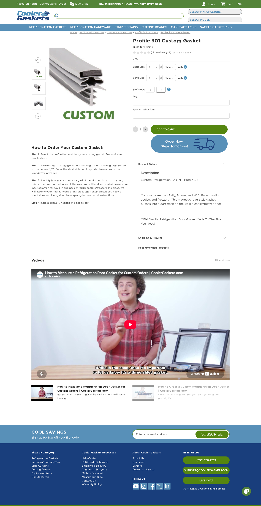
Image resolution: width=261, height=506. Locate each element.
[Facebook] (151, 486)
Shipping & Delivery (94, 465)
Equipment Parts (41, 473)
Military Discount (92, 473)
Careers (137, 465)
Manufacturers (183, 27)
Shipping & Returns (150, 229)
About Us (138, 458)
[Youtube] (136, 486)
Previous (37, 60)
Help (239, 3)
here (44, 158)
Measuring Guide (92, 476)
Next (37, 116)
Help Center (89, 458)
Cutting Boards (154, 27)
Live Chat (81, 3)
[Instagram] (143, 486)
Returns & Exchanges (95, 462)
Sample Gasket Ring (216, 27)
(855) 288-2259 (206, 460)
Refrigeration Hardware (90, 27)
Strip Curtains (126, 27)
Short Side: (139, 67)
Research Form (27, 3)
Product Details (147, 156)
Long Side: (139, 78)
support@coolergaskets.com (206, 470)
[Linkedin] (167, 486)
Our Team (138, 462)
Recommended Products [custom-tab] (153, 239)
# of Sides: (139, 89)
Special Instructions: (144, 109)
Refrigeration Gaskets (47, 27)
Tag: (135, 96)
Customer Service (143, 469)
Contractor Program (94, 469)
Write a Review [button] (182, 52)
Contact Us (89, 480)
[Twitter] (159, 486)
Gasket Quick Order (53, 3)
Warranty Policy (92, 484)
